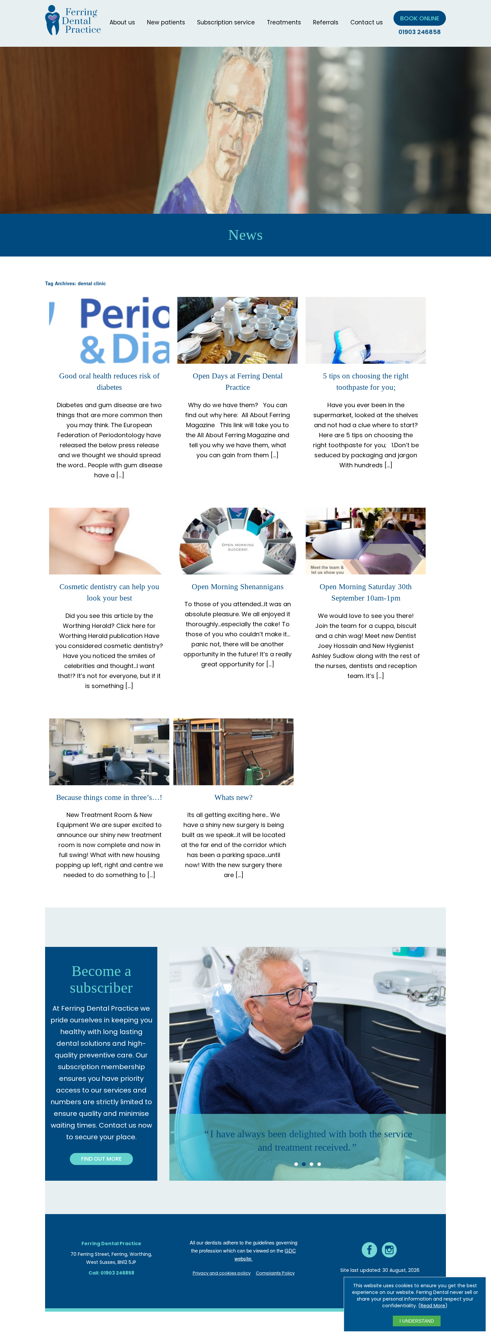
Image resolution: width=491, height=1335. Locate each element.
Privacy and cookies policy (222, 1273)
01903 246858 (419, 32)
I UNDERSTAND (416, 1321)
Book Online (419, 18)
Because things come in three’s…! (109, 797)
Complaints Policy (275, 1273)
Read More (433, 1305)
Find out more (101, 1159)
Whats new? (233, 797)
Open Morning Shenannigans (238, 586)
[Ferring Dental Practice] (73, 31)
